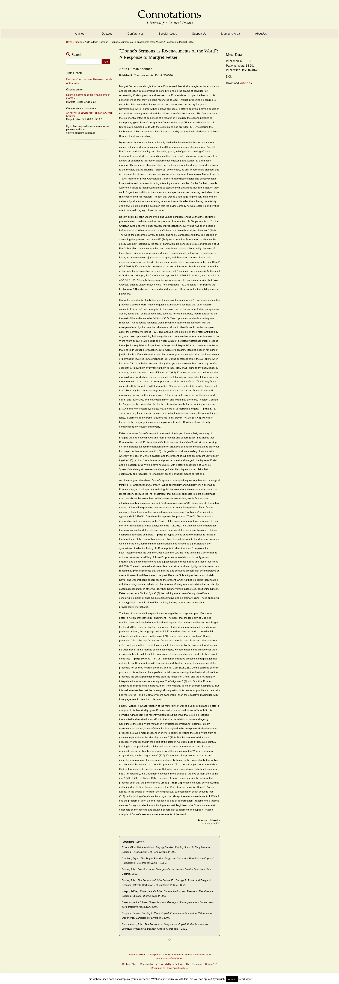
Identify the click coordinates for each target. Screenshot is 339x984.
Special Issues (168, 33)
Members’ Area (230, 33)
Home (69, 42)
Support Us (199, 33)
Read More (245, 978)
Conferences (135, 33)
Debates (107, 33)
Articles (80, 33)
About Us (261, 33)
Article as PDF (249, 83)
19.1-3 (247, 61)
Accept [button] (232, 979)
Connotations (169, 11)
